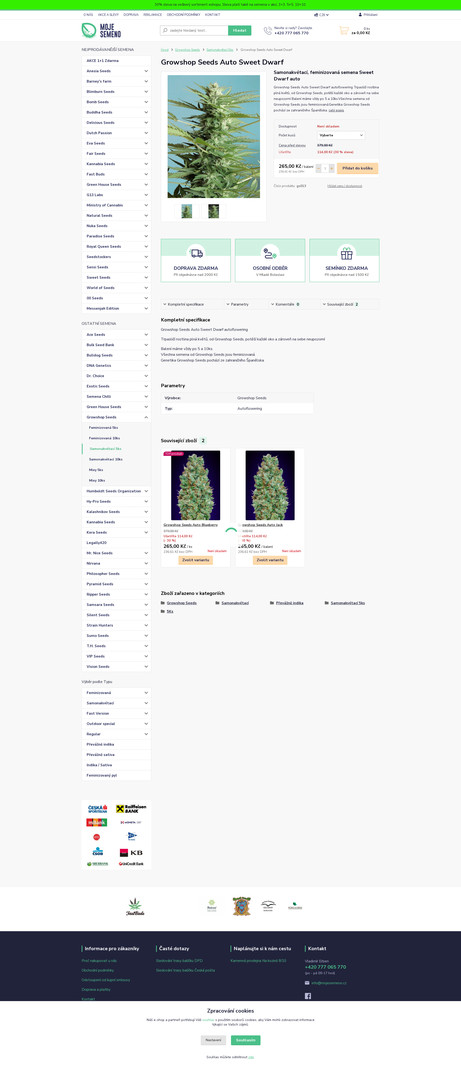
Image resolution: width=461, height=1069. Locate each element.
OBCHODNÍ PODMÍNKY (183, 15)
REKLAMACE (153, 15)
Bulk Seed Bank (100, 345)
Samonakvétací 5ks (105, 449)
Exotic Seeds (98, 386)
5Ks (170, 611)
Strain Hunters (100, 625)
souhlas (208, 1020)
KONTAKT (212, 15)
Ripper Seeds (98, 594)
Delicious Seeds (101, 122)
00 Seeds (95, 298)
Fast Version (98, 713)
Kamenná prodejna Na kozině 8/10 (258, 960)
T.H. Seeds (96, 646)
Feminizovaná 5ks (103, 427)
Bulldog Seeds (100, 355)
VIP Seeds (96, 656)
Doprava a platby (96, 989)
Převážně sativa (101, 754)
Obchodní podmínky (98, 970)
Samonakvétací (100, 703)
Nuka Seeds (97, 225)
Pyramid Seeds (100, 584)
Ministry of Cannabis (105, 205)
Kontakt (88, 999)
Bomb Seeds (98, 102)
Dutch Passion (99, 133)
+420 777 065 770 (291, 33)
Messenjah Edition (103, 308)
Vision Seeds (98, 666)
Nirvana (93, 563)
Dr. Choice (95, 376)
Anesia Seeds (99, 71)
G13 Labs (95, 195)
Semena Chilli (99, 396)
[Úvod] (119, 30)
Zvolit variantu (195, 560)
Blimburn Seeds (101, 91)
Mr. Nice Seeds (100, 553)
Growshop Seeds (101, 417)
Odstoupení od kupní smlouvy (106, 980)
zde (251, 1057)
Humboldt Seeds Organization (114, 491)
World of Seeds (101, 287)
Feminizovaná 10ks (104, 438)
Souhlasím (245, 1040)
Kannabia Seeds (101, 164)
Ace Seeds (96, 334)
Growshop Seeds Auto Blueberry (191, 525)
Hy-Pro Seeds (99, 501)
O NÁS (88, 15)
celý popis (336, 110)
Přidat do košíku (358, 168)
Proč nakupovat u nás (99, 960)
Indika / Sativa (99, 765)
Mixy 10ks (97, 480)
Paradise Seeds (100, 236)
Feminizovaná (99, 692)
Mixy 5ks (96, 470)
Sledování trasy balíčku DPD (179, 960)
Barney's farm (99, 81)
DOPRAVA (131, 15)
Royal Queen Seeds (104, 246)
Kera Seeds (97, 532)
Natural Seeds (99, 215)
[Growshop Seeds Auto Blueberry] (196, 485)
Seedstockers (99, 256)
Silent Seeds (98, 615)
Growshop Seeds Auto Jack (260, 525)
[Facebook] (310, 997)
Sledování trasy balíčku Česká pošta (185, 970)
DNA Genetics (99, 365)
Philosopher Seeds (103, 573)
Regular (94, 734)
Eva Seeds (96, 143)
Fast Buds (96, 174)
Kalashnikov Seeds (103, 511)
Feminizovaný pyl (102, 775)
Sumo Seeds (98, 635)
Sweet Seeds (98, 277)
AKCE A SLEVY (108, 15)
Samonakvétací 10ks (105, 459)
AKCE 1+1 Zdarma (103, 60)
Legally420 (96, 542)
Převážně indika (100, 744)
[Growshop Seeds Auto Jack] (270, 485)
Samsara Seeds (100, 604)
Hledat (239, 30)
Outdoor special (101, 723)
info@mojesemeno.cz (329, 983)
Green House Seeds (104, 184)
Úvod (165, 50)
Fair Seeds (96, 153)
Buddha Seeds (99, 112)
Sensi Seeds (97, 267)
